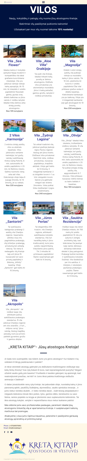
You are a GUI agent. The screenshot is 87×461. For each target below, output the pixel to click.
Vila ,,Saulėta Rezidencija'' (72, 220)
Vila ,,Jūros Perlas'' (43, 220)
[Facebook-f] (4, 432)
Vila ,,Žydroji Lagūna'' (43, 137)
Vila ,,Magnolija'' (72, 63)
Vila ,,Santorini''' (14, 220)
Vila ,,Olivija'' (72, 135)
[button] (43, 2)
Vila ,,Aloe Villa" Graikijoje (43, 65)
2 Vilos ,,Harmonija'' (14, 137)
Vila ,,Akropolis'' (14, 302)
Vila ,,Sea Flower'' (14, 63)
